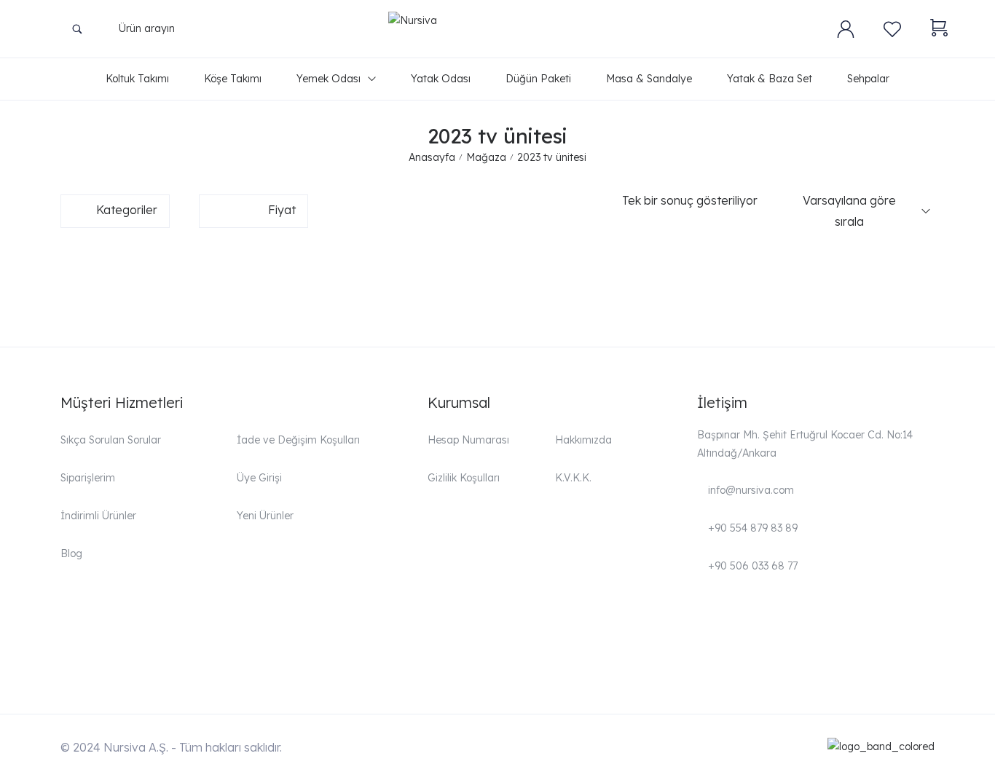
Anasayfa (432, 157)
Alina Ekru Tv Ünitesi (121, 303)
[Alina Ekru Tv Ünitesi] (201, 272)
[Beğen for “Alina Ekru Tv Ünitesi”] (326, 280)
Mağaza (486, 157)
